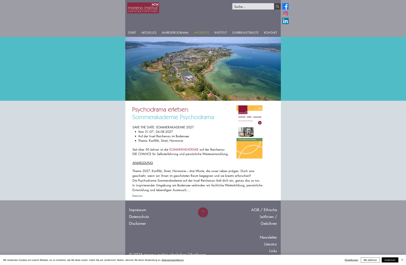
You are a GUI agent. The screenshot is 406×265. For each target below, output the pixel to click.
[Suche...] (277, 6)
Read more (137, 195)
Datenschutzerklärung (173, 260)
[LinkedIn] (285, 21)
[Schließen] (402, 259)
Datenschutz (139, 216)
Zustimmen (390, 260)
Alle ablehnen (370, 260)
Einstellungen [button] (351, 260)
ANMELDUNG (142, 163)
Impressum (137, 209)
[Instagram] (285, 13)
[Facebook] (285, 6)
